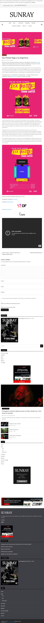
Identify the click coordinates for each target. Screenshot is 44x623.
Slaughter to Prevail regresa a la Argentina (9, 554)
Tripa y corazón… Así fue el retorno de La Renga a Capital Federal (11, 253)
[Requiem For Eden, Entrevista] (4, 424)
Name (2, 281)
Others (2, 358)
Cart (3, 448)
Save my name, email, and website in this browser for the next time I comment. (19, 298)
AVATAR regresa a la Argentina (15, 435)
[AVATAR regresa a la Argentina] (4, 436)
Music (2, 356)
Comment (3, 265)
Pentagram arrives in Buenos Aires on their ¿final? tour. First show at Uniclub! (21, 412)
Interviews (27, 23)
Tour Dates (20, 23)
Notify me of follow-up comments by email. (10, 303)
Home (10, 23)
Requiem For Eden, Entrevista (15, 423)
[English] (1, 522)
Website (2, 292)
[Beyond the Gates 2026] (4, 430)
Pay (2, 450)
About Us (24, 25)
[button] (15, 23)
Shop (14, 23)
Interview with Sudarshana (36, 252)
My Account (4, 452)
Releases (33, 23)
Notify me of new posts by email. (8, 307)
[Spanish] (3, 522)
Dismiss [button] (33, 2)
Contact (30, 25)
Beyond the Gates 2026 (21, 5)
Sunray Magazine (10, 60)
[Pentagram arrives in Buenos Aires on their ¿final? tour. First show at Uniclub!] (22, 396)
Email (2, 286)
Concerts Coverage (16, 25)
